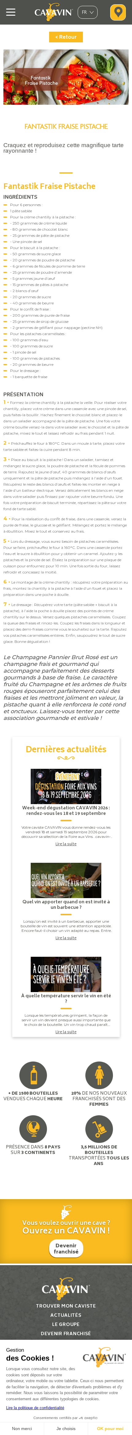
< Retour (66, 37)
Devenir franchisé (66, 1249)
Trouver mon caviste (66, 1306)
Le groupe (66, 1325)
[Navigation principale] (10, 12)
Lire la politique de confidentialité (35, 1408)
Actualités (65, 1316)
